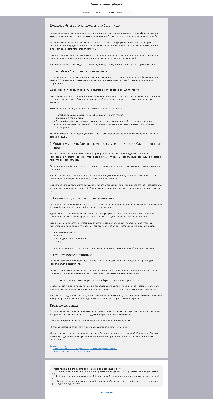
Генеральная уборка (106, 4)
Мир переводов (59, 346)
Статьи (97, 12)
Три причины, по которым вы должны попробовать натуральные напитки (85, 349)
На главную (106, 392)
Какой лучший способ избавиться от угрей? (72, 351)
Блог (129, 12)
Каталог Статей (115, 12)
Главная (85, 12)
